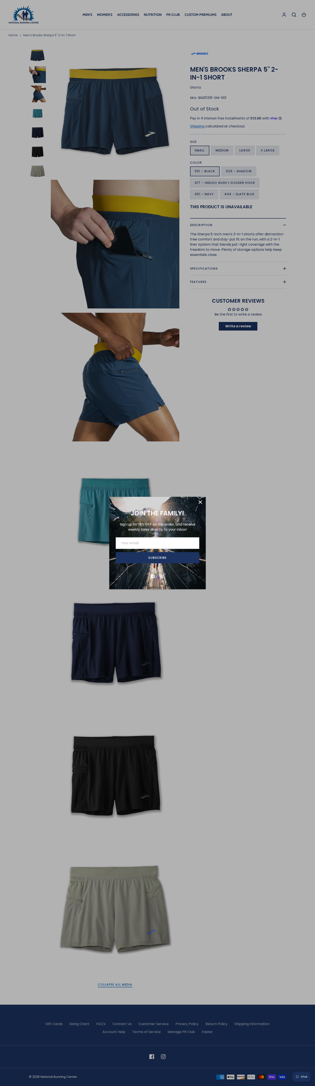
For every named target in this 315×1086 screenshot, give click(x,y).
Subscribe (157, 558)
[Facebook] (153, 576)
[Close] (200, 502)
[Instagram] (162, 576)
